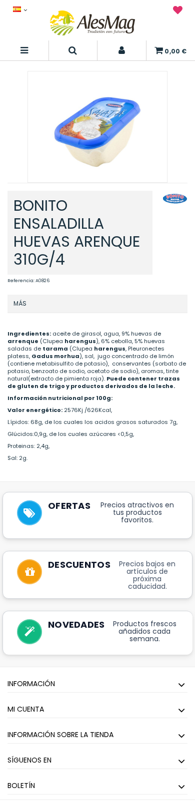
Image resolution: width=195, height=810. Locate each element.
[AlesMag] (92, 22)
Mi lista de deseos (178, 11)
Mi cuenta (26, 709)
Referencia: (21, 281)
